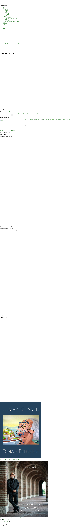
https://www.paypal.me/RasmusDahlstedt (7, 130)
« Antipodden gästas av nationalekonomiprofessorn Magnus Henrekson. (12, 113)
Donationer (5, 26)
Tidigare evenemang (8, 25)
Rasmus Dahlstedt (3, 1)
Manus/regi (7, 10)
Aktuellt (4, 24)
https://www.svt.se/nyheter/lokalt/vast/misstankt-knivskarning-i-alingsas (12, 57)
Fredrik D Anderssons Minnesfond (11, 18)
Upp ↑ (11, 521)
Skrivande (6, 9)
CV (3, 8)
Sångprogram (7, 13)
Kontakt (4, 28)
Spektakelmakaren (8, 17)
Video (6, 12)
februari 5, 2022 (3, 56)
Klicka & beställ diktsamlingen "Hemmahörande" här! (9, 459)
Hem (3, 7)
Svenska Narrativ (8, 19)
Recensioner (5, 23)
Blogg (4, 22)
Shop (3, 27)
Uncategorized (7, 111)
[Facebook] (4, 524)
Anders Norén (6, 521)
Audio (6, 11)
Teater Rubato (7, 20)
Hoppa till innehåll (3, 0)
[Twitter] (4, 526)
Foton (6, 15)
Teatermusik (7, 14)
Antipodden (5, 16)
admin (8, 56)
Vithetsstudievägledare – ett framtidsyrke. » (32, 113)
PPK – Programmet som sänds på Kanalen (12, 21)
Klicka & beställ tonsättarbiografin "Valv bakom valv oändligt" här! (12, 517)
